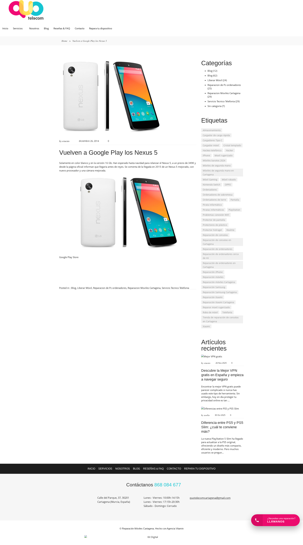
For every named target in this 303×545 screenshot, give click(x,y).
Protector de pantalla (214, 219)
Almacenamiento (212, 130)
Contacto (79, 28)
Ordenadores (210, 189)
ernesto (65, 141)
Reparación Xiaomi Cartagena (218, 302)
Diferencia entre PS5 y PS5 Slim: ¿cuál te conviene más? (222, 427)
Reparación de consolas (215, 235)
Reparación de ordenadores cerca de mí (221, 256)
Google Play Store (68, 257)
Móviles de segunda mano (217, 165)
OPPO (228, 184)
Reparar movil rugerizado (216, 307)
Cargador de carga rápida (216, 135)
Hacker (229, 150)
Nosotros (34, 28)
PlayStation (234, 209)
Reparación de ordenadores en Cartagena (219, 265)
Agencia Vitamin (175, 528)
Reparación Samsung (214, 287)
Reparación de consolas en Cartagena (217, 242)
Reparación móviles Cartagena (219, 282)
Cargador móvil (211, 145)
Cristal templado (232, 145)
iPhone (206, 155)
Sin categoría (214, 106)
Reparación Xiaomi (213, 297)
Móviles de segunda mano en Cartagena (218, 172)
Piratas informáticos (213, 209)
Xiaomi (206, 326)
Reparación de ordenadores (217, 249)
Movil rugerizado (223, 155)
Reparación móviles (213, 277)
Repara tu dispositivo (100, 28)
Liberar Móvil (84, 287)
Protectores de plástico (215, 224)
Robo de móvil (210, 312)
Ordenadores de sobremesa (217, 194)
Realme (230, 229)
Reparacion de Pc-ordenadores (109, 287)
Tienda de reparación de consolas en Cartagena (221, 319)
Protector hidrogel (212, 229)
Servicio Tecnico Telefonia (175, 287)
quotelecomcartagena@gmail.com (210, 498)
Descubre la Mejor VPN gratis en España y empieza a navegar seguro (222, 375)
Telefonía (227, 312)
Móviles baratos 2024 (214, 160)
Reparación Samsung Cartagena (220, 292)
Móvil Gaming (210, 179)
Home (64, 40)
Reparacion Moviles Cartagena (144, 287)
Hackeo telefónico (212, 150)
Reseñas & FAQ (61, 28)
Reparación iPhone (213, 272)
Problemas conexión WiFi (216, 214)
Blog (46, 28)
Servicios (18, 28)
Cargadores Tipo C (212, 140)
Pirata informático (212, 204)
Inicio (5, 28)
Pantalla (235, 199)
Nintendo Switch (211, 184)
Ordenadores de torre (214, 199)
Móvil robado (229, 179)
